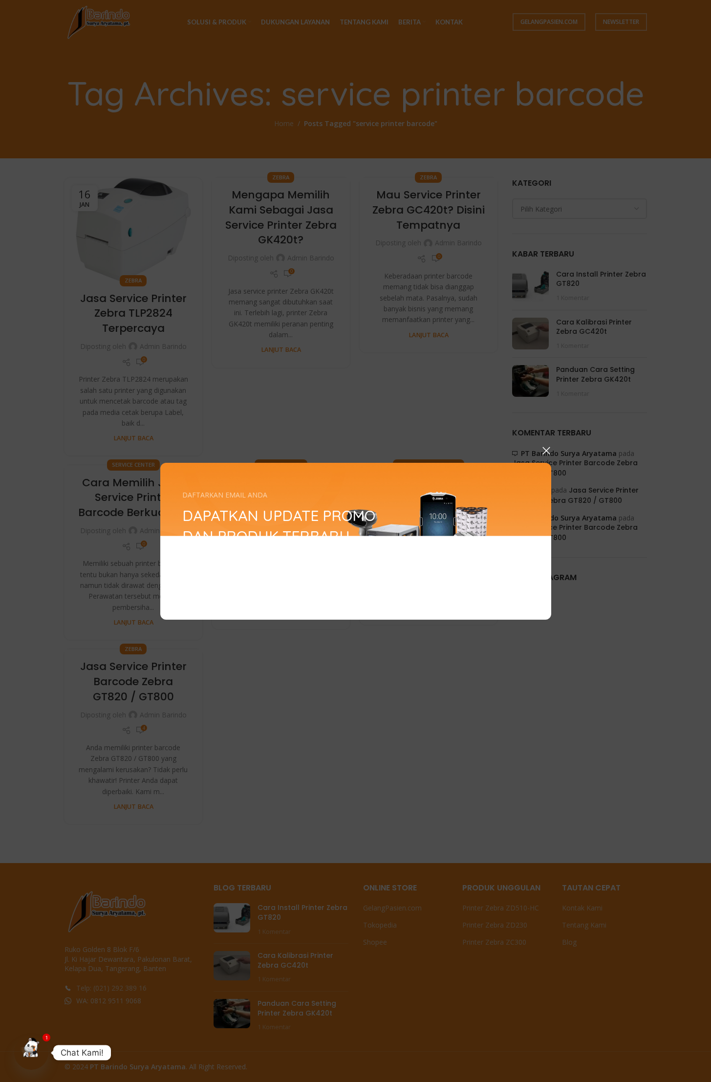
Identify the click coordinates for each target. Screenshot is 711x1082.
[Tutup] (546, 450)
